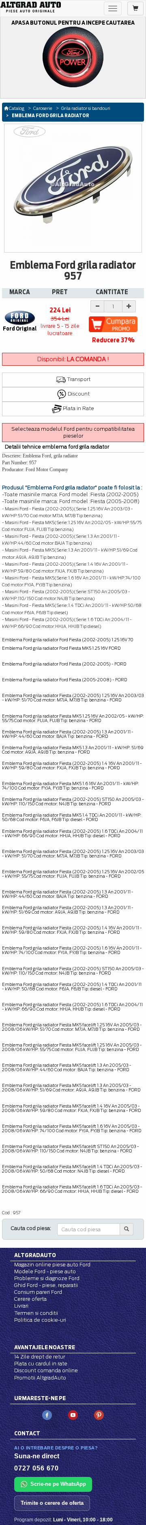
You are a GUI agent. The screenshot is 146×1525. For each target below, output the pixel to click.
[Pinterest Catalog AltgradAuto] (99, 1414)
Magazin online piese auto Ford (52, 1265)
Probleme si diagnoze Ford (46, 1278)
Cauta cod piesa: (31, 1228)
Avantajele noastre (44, 1347)
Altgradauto (35, 1255)
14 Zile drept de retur (39, 1357)
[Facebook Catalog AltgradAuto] (47, 1414)
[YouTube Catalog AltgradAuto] (73, 1414)
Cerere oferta (30, 1299)
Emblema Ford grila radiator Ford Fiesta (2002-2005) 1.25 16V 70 (67, 639)
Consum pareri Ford (38, 1292)
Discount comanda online (46, 1370)
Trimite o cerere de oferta (52, 1503)
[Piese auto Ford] (30, 7)
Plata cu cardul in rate (40, 1364)
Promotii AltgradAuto (40, 1378)
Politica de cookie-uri (40, 1320)
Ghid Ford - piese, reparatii (46, 1285)
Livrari (21, 1306)
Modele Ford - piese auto (45, 1271)
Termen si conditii (36, 1313)
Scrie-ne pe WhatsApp (58, 1484)
